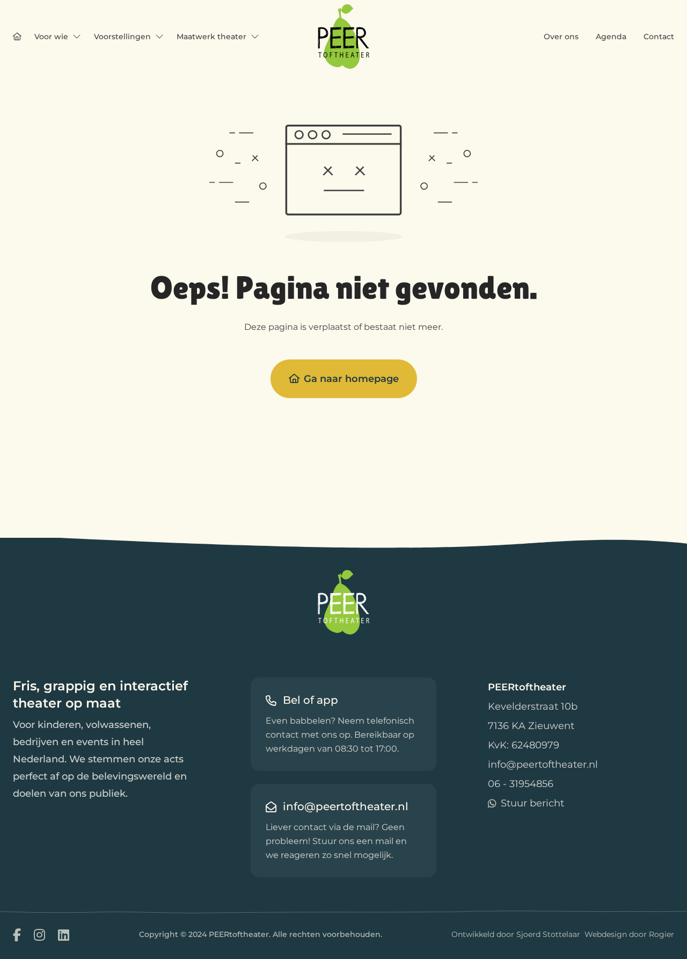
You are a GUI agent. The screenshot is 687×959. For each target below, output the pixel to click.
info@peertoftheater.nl (543, 764)
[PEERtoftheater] (343, 36)
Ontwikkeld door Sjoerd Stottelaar (515, 934)
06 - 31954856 (520, 784)
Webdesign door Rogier (629, 934)
